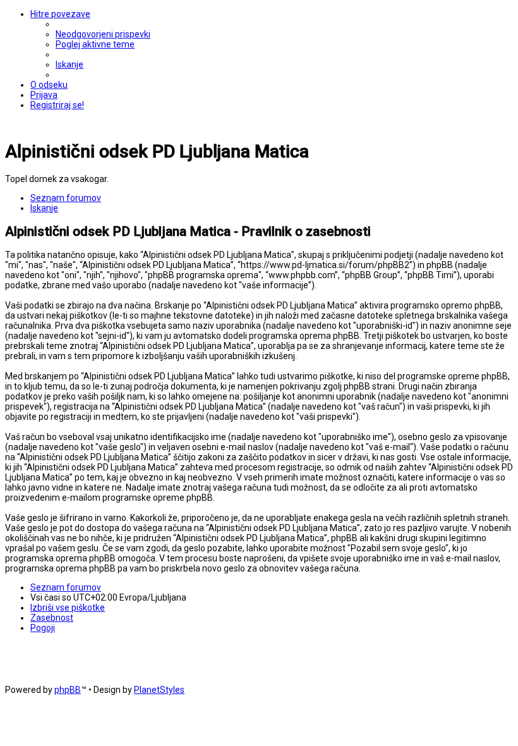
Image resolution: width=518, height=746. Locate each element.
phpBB (67, 690)
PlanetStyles (159, 690)
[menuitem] (103, 34)
